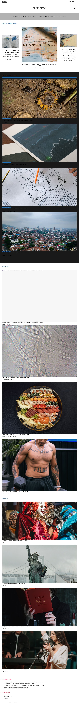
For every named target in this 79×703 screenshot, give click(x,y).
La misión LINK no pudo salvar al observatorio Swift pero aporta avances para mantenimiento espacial (24, 685)
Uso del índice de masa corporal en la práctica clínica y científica (15, 491)
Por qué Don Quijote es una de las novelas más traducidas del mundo (15, 626)
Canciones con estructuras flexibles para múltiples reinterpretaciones (15, 669)
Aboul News (39, 8)
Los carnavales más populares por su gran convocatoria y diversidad (15, 540)
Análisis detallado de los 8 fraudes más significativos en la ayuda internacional (68, 51)
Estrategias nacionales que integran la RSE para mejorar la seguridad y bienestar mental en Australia (23, 681)
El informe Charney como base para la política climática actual (16, 687)
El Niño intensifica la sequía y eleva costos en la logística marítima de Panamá (19, 683)
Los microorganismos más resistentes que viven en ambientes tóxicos (15, 377)
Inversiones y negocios (6, 118)
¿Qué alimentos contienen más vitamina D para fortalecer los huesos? (15, 434)
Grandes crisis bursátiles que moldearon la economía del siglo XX (17, 688)
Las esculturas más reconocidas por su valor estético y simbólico (14, 583)
